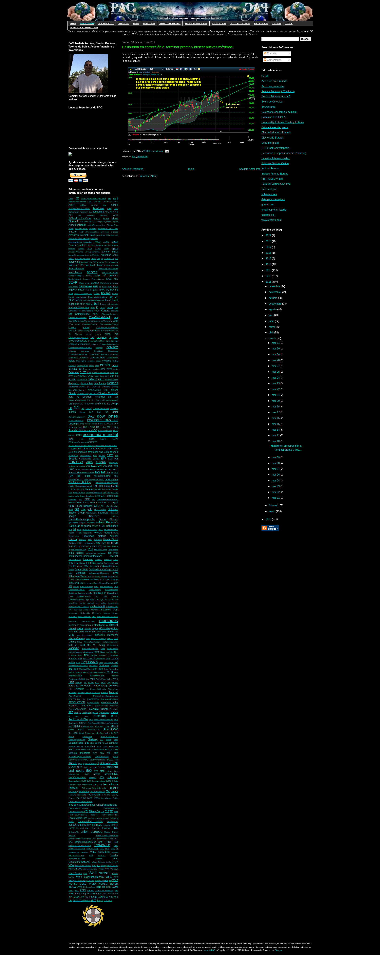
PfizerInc (79, 689)
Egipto (103, 439)
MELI (94, 616)
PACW (85, 672)
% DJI (265, 75)
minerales (90, 631)
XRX (77, 890)
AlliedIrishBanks (77, 225)
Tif (87, 811)
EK (79, 448)
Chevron (72, 327)
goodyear (103, 512)
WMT (115, 880)
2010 (269, 519)
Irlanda (82, 563)
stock (96, 774)
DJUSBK (114, 408)
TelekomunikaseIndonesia (94, 788)
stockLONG (111, 774)
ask (98, 258)
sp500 (72, 763)
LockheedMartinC (76, 600)
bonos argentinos (77, 297)
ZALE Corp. (91, 897)
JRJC (89, 576)
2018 (269, 241)
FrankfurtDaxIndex (102, 489)
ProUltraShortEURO (77, 709)
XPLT (70, 890)
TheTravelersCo (111, 808)
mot (116, 638)
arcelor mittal (110, 251)
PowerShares (74, 696)
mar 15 (276, 423)
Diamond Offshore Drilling (105, 387)
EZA (114, 469)
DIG (106, 390)
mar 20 (276, 400)
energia (114, 452)
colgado (94, 344)
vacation (84, 852)
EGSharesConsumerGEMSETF (82, 442)
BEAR (72, 282)
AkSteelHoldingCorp (79, 218)
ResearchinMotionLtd (103, 720)
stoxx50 (92, 778)
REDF (114, 716)
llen (104, 592)
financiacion (98, 479)
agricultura (98, 211)
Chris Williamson (110, 331)
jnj (116, 569)
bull (96, 303)
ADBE (71, 205)
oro (70, 668)
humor (72, 546)
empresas (93, 452)
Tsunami (106, 825)
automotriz (74, 261)
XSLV (83, 890)
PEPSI (115, 682)
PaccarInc (113, 669)
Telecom (73, 788)
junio (272, 321)
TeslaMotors (93, 794)
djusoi (82, 412)
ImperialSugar (100, 550)
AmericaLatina (92, 232)
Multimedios (112, 645)
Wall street (98, 873)
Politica (104, 692)
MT (94, 645)
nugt (80, 659)
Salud (71, 736)
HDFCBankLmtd (90, 529)
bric (77, 304)
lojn (87, 600)
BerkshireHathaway (109, 283)
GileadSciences (83, 506)
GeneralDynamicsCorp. (107, 499)
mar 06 (276, 474)
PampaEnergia (75, 676)
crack (98, 361)
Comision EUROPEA (273, 117)
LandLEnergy (95, 590)
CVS (89, 372)
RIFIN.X (82, 723)
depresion (73, 383)
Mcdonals (96, 613)
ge (93, 499)
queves (94, 712)
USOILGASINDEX (76, 849)
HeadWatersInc (111, 529)
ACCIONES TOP (106, 23)
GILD (71, 506)
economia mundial (100, 434)
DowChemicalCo (75, 420)
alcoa (115, 218)
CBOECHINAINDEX (77, 317)
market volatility (98, 606)
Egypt (73, 449)
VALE (93, 852)
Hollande (98, 539)
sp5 (116, 760)
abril (271, 332)
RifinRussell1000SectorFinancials (103, 723)
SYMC (108, 781)
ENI (95, 455)
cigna (98, 334)
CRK (81, 369)
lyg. (102, 600)
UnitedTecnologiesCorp (102, 839)
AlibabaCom (85, 222)
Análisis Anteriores (249, 168)
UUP (107, 849)
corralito (91, 361)
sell (106, 743)
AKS (115, 215)
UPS (116, 839)
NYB (78, 662)
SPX (114, 763)
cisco (107, 334)
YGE (70, 893)
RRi (91, 726)
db (116, 375)
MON (71, 635)
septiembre (275, 303)
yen (116, 890)
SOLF (115, 756)
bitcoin (81, 289)
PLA (110, 689)
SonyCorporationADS (78, 760)
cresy (91, 366)
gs (78, 525)
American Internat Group (81, 235)
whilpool (90, 880)
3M (77, 198)
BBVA (109, 279)
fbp (108, 472)
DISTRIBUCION (87, 404)
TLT (107, 811)
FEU (116, 476)
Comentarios (273, 59)
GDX (87, 499)
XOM (115, 886)
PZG (76, 712)
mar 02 (276, 492)
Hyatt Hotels (112, 546)
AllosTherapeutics (96, 225)
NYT (83, 662)
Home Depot (110, 539)
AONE (98, 249)
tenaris (114, 787)
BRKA (82, 304)
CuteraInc (73, 372)
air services (86, 215)
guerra (87, 525)
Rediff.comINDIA (78, 719)
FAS (97, 472)
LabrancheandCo (76, 590)
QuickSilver (104, 712)
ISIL (70, 566)
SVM (83, 781)
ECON (78, 435)
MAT (70, 610)
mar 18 (276, 406)
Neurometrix (112, 648)
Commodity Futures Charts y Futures (282, 122)
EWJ (105, 466)
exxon (107, 469)
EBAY (115, 430)
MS (76, 645)
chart (77, 324)
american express (109, 232)
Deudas (112, 383)
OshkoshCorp (85, 669)
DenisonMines (111, 380)
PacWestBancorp (97, 672)
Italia (76, 566)
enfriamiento (85, 455)
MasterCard (112, 606)
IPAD (115, 559)
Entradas (271, 53)
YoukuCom (113, 894)
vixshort (72, 868)
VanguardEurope (76, 855)
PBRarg (79, 682)
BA (82, 265)
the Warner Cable (109, 798)
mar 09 (276, 457)
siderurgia (113, 746)
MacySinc (72, 603)
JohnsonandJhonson (99, 573)
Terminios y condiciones (84, 28)
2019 (269, 235)
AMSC (106, 242)
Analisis (72, 245)
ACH (116, 202)
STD (96, 771)
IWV (86, 566)
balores (114, 265)
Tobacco (95, 815)
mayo (272, 326)
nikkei (73, 655)
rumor (71, 730)
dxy (104, 427)
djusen (72, 412)
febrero (273, 505)
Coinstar (114, 341)
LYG (98, 600)
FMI (95, 485)
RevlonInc (73, 723)
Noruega (114, 655)
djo (83, 408)
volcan (101, 869)
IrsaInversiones (111, 563)
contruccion (112, 358)
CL (110, 337)
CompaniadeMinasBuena (80, 347)
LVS (92, 599)
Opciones (104, 665)
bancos (92, 272)
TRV (89, 825)
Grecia (102, 519)
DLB (91, 412)
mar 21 (276, 394)
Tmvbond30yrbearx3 (77, 815)
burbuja (114, 304)
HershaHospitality (84, 533)
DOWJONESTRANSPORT (102, 420)
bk (87, 290)
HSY (104, 543)
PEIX (103, 682)
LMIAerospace (84, 596)
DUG (85, 427)
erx (116, 455)
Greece (114, 519)
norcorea (103, 655)
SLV (95, 753)
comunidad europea (98, 354)
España (72, 458)
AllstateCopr (112, 225)
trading (91, 818)
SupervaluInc (74, 781)
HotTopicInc (89, 543)
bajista (107, 265)
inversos (108, 559)
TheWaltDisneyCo (76, 811)
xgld (98, 886)
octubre (273, 297)
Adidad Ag (98, 205)
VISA (71, 865)
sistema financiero (79, 753)
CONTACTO (123, 23)
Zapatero (103, 897)
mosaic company (98, 638)
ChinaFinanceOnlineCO (107, 327)
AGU (107, 212)
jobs (70, 573)
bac (87, 265)
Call (116, 307)
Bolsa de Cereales (271, 101)
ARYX (93, 258)
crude (87, 369)
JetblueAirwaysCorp (100, 569)
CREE (115, 361)
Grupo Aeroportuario (88, 523)
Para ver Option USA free (276, 183)
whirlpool (99, 880)
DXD (98, 427)
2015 (269, 258)
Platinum (72, 692)
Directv (72, 393)
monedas (100, 635)
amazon (72, 231)
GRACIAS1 (93, 516)
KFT (102, 580)
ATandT (107, 258)
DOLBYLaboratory (76, 417)
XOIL (108, 887)
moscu (110, 638)
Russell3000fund (76, 733)
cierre (88, 334)
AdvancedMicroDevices (79, 208)
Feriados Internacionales (275, 158)
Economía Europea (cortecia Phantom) (283, 153)
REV (116, 720)
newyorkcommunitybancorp (80, 652)
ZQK (116, 897)
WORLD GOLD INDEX (169, 23)
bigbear (72, 289)
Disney (76, 404)
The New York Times (87, 798)
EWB (88, 466)
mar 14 (276, 429)
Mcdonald (72, 613)
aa (109, 198)
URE (100, 842)
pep (108, 682)
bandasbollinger (75, 276)
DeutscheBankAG (76, 387)
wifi (110, 880)
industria (101, 553)
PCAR (91, 682)
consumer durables (78, 358)
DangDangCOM (102, 376)
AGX (112, 212)
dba (70, 379)
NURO (108, 659)
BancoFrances (76, 268)
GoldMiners (91, 513)
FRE (70, 493)
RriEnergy (99, 726)
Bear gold (84, 283)
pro (83, 699)
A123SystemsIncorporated (93, 198)
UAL (87, 828)
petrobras (85, 685)
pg (87, 689)
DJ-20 (110, 403)
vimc (115, 858)
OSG (75, 669)
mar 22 (276, 389)
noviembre (275, 291)
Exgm (77, 469)
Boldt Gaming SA (83, 293)
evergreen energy (76, 466)
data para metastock (273, 199)
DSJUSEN (108, 424)
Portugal (113, 692)
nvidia (71, 662)
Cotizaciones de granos (274, 127)
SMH (109, 753)
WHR (105, 880)
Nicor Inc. (104, 652)
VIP (116, 862)
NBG (103, 648)
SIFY (71, 749)
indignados (91, 553)
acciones (108, 201)
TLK (102, 811)
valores (114, 852)
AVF (95, 262)
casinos (114, 311)
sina (107, 750)
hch (70, 529)
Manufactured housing (78, 606)
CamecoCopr (74, 311)
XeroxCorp (90, 887)
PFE (70, 689)
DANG (90, 376)
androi (81, 249)
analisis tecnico (86, 245)
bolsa (97, 293)
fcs (112, 473)
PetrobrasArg (100, 685)
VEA (91, 855)
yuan (76, 897)
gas (116, 496)
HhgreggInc (73, 536)
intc (109, 553)
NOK (86, 655)
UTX (102, 849)
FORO (136, 23)
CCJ (70, 321)
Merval (72, 628)
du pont (78, 427)
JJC (113, 570)
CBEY (95, 314)
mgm (95, 628)
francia (89, 489)
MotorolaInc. (75, 641)
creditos (106, 360)
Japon (78, 569)
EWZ (71, 469)
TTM (113, 825)
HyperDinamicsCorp (77, 550)
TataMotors (87, 785)
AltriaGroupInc (81, 228)
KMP (116, 583)
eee (81, 439)
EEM (91, 438)
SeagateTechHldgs (78, 742)
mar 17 (276, 412)
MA (109, 600)
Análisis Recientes (132, 168)
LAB (116, 586)
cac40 (102, 307)
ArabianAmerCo (75, 252)
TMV (116, 811)
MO (116, 632)
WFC (109, 876)
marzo (273, 338)
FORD (114, 485)
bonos (115, 293)
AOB (89, 249)
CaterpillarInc (82, 314)
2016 (269, 252)
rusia (81, 729)
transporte (73, 824)
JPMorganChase (77, 576)
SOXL (110, 759)
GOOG (114, 512)
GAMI (97, 496)
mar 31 (276, 342)
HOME (73, 23)
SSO (103, 767)
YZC (82, 897)
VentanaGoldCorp (76, 859)
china (86, 327)
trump (83, 824)
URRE (108, 842)
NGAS (97, 652)
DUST (92, 427)
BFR (95, 286)
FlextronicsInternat (83, 486)
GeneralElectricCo (78, 502)
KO (70, 586)
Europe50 (113, 462)
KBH (97, 576)
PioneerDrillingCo (98, 689)
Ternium (72, 795)
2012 (70, 198)
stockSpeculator (77, 777)
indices (80, 553)
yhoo (77, 893)
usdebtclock (268, 214)
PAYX (115, 679)
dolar (115, 411)
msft (82, 645)
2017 (269, 247)
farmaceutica (88, 473)
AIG (70, 215)
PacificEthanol (75, 672)
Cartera (105, 310)
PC (85, 682)
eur (116, 458)
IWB (81, 566)
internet (113, 555)
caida (110, 307)
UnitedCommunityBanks (107, 835)
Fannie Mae (75, 472)
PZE (70, 712)
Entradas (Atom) (148, 176)
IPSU (70, 563)
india (71, 553)
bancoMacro (75, 272)
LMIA (70, 596)
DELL (101, 379)
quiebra (114, 712)
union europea (91, 831)
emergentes (80, 452)
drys (100, 423)
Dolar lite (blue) (270, 142)
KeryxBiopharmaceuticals (87, 580)
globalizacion (112, 506)
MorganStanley (76, 638)
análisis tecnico (103, 245)
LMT (97, 596)
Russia (88, 733)
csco (103, 369)
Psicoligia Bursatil (97, 708)
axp (75, 265)
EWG (94, 465)
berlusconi (73, 287)
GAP (103, 495)
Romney (85, 726)
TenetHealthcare (97, 791)
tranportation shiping (90, 821)
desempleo (87, 383)
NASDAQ (73, 648)
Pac (106, 669)
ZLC (110, 897)
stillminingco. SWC (78, 774)
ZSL (70, 900)
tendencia (84, 791)
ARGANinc (95, 255)
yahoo (90, 890)
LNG (105, 596)
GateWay (72, 499)
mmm (110, 631)
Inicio (191, 168)
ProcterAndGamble (109, 699)
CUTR (83, 372)
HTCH (114, 542)
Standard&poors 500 (196, 23)
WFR (116, 877)
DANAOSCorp (80, 376)
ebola (71, 435)
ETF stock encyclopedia (275, 147)
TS (93, 824)
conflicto (114, 354)
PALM (109, 672)
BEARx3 (95, 283)
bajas (100, 265)
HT (108, 543)
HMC (90, 539)
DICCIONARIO (94, 390)
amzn (115, 241)
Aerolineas (98, 208)
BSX (88, 304)
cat (70, 314)
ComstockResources (77, 354)
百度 (106, 900)
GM (77, 509)
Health (71, 533)
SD (101, 740)
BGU (104, 287)
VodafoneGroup (90, 869)
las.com (81, 593)
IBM (90, 549)
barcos (86, 279)
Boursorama (268, 106)
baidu (93, 265)
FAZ (103, 472)
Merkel (113, 625)
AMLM (97, 242)
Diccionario (261, 23)
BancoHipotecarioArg (108, 269)
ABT (100, 202)
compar (99, 347)
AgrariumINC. (86, 212)
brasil (108, 300)
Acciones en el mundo (274, 81)
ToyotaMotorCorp (77, 818)
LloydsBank (112, 593)
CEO (70, 324)
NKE (80, 655)
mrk (70, 645)
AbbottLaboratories (77, 202)
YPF (70, 897)
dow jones (107, 416)
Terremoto (81, 795)
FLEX (71, 486)
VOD (80, 869)
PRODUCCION (76, 702)
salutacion (87, 736)
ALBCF (97, 218)
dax (112, 375)
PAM (116, 672)
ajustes (104, 215)
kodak (76, 586)
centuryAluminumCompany (100, 321)
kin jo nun (88, 583)
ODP (101, 662)
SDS (116, 740)
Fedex (87, 476)
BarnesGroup (98, 279)
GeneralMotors (98, 502)
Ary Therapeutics (82, 258)
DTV (70, 427)
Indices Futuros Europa (274, 173)
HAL (103, 526)
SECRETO (99, 743)
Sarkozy (93, 739)
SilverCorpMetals (82, 750)
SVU (88, 781)
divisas (102, 403)
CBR (116, 317)
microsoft (79, 631)
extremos (98, 469)
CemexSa (82, 321)
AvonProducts (111, 262)
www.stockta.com (271, 219)
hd (74, 529)
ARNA (115, 255)
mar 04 (276, 480)
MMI (104, 632)
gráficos (114, 516)
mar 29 (276, 354)
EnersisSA (73, 455)
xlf (103, 886)
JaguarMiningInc (103, 566)
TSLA (99, 824)
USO (116, 845)
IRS (87, 563)
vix (99, 865)
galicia (71, 496)
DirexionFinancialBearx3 (107, 400)
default (92, 379)
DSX (116, 424)
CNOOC (72, 341)
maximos (106, 609)
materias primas (81, 610)
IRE (76, 562)
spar (80, 763)
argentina (106, 255)
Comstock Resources (106, 351)
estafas (96, 459)
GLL (103, 506)
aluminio (92, 228)
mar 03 (276, 486)
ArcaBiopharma (93, 252)
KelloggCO (113, 576)
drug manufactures (88, 424)
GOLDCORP (100, 509)
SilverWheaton (97, 750)
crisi (97, 366)
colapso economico (79, 344)
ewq (115, 465)
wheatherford (79, 880)
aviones (100, 262)
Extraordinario (87, 469)
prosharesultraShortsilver (106, 706)
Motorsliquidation (110, 642)
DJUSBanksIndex (101, 408)
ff (82, 479)
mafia (82, 603)
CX (116, 372)
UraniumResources (85, 842)
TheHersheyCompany (78, 808)
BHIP (109, 287)
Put (111, 709)
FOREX (71, 489)
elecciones (88, 448)
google (72, 516)
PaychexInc (106, 679)
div (96, 404)
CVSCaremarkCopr (100, 372)
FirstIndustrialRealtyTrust (107, 482)
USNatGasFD (102, 845)
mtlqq (102, 645)
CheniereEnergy (89, 324)
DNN (99, 412)
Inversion (88, 559)
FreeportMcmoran (94, 493)
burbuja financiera (78, 307)
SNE (116, 753)
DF (88, 387)
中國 (99, 900)
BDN (116, 279)
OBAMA (92, 662)
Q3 (80, 712)
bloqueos (94, 290)
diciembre (275, 286)
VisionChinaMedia (83, 865)
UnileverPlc (73, 832)
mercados (108, 620)
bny (107, 290)
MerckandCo (101, 625)
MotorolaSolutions (92, 642)
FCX (116, 473)
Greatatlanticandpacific (81, 519)
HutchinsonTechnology (89, 546)
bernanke (85, 286)
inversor (98, 559)
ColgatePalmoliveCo (109, 344)
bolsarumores (269, 194)
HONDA (72, 543)
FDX (70, 476)
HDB (79, 529)
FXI (104, 493)
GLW (70, 509)
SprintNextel (104, 763)
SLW (102, 753)
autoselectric (86, 262)
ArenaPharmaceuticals (78, 255)
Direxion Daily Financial (87, 393)
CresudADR (82, 366)
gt (82, 526)
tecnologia (110, 784)
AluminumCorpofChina (108, 228)
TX (77, 828)
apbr (106, 249)
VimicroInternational (79, 862)
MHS (70, 632)
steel (102, 771)
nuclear (72, 658)
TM (111, 811)
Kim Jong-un (111, 580)
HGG (115, 533)
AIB (116, 212)
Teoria (114, 791)
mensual (72, 621)
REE (91, 720)
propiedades (93, 702)
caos (97, 310)
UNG (115, 828)
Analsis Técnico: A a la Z (275, 96)
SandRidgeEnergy (76, 740)
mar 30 (276, 348)
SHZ (105, 746)
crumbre (95, 369)
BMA (101, 289)
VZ (111, 869)
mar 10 (276, 441)
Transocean (112, 821)
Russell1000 (93, 730)
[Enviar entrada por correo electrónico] (166, 151)
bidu (115, 286)
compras (85, 351)
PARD (92, 679)
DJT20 (88, 408)
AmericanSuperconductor (80, 242)
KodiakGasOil (86, 586)
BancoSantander (110, 272)
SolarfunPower (102, 756)
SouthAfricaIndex (97, 760)
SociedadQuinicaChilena (79, 756)
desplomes (100, 383)
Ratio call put (268, 189)
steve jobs (112, 771)
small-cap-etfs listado (273, 209)
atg (112, 258)
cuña (115, 369)
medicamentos (84, 616)
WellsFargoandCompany (90, 876)
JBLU (85, 569)
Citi (92, 337)
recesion (100, 716)
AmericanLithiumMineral (107, 235)
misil (99, 632)
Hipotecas (88, 535)
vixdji (103, 865)
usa (116, 842)
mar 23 (276, 383)
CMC (116, 337)
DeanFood (82, 380)
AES (109, 208)
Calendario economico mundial (278, 111)
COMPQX (112, 347)
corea (71, 360)
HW (104, 546)
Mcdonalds (85, 613)
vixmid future (112, 865)
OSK (95, 669)
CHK (100, 331)
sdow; (108, 740)
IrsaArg (100, 563)
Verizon (99, 859)
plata (115, 689)
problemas (93, 699)
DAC (70, 376)
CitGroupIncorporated (78, 337)
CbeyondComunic (110, 314)
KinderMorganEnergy (103, 583)
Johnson (81, 572)
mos (88, 638)
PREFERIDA (74, 699)
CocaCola (81, 340)
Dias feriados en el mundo (276, 132)
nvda (115, 658)
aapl (115, 198)
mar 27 (276, 366)
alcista (106, 218)
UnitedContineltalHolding (79, 839)
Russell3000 (111, 729)
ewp (110, 465)
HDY (101, 529)
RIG (70, 726)
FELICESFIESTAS (102, 476)
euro (89, 462)
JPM (115, 572)
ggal (115, 502)
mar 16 (276, 418)
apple (115, 248)
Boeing (114, 289)
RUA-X (114, 726)
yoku (105, 894)
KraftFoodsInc (106, 586)
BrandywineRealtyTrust (93, 300)
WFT (70, 880)
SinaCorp (113, 750)
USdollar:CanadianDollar (79, 845)
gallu (77, 496)
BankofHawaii (74, 279)
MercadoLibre (88, 621)
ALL (94, 222)
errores (102, 455)
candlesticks (87, 311)
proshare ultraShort (80, 705)
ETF (103, 458)
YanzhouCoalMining (104, 890)
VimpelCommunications (102, 862)
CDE (75, 321)
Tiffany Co (94, 811)
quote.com (267, 204)
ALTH (70, 228)
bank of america (106, 275)
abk (95, 202)
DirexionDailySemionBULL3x (81, 400)
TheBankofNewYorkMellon (80, 801)
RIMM (76, 726)
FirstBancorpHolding (79, 482)
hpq (98, 542)
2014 (269, 264)
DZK (109, 427)
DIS (70, 403)
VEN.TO (101, 855)
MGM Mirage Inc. (108, 628)
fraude (115, 489)
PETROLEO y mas (272, 178)
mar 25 (276, 371)
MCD (115, 609)
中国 (93, 900)
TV (116, 825)
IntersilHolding (74, 559)
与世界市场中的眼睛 (82, 900)
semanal (113, 742)
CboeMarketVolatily (100, 317)
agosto (273, 309)
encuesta (104, 452)
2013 (269, 270)
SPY (79, 767)
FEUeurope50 (74, 479)
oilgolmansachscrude (78, 666)
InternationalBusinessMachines (85, 556)
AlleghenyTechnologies (107, 222)
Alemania (73, 221)
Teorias (276, 23)
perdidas (73, 685)
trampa (98, 818)
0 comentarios (156, 151)
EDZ (70, 438)
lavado (89, 593)
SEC (92, 743)
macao (115, 600)
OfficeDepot (109, 662)
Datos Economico (240, 23)
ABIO (89, 202)
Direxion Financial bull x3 (100, 396)
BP (111, 296)
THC (104, 795)
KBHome (103, 576)
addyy (83, 205)
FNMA (107, 486)
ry (93, 733)
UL (98, 828)
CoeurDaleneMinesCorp (99, 341)
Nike (112, 652)
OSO (100, 669)
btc (92, 304)
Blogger (278, 950)
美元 (110, 900)
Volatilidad (219, 23)
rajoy (77, 716)
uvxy (113, 849)
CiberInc (78, 334)
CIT (116, 334)
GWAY (95, 526)
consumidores (97, 357)
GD (80, 499)
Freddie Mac (79, 493)
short (99, 746)
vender (114, 855)
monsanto (112, 635)
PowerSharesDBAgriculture (105, 696)
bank (89, 275)
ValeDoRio (104, 852)
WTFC (79, 887)
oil (116, 662)
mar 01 (276, 497)
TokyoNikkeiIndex (110, 815)
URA (70, 842)
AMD (81, 232)
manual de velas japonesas (102, 603)
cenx (115, 320)
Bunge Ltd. (105, 304)
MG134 (88, 628)
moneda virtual (84, 635)
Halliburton (112, 526)
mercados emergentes (80, 625)
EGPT (115, 439)
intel (115, 553)
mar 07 (276, 468)
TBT (95, 784)
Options (114, 666)
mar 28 (276, 360)
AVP (70, 265)
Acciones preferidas (272, 86)
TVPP (71, 828)
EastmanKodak (105, 430)
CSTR (109, 369)
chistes (94, 330)
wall (85, 873)
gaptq (110, 496)
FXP (108, 493)
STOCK (289, 23)
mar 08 (276, 463)
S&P (116, 733)
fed (78, 475)
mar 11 (276, 435)
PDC (97, 682)
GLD (96, 505)
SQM (85, 767)
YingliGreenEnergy (91, 893)
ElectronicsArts (104, 448)
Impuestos (113, 550)
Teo (108, 791)
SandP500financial (109, 736)
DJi (76, 407)
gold (89, 509)
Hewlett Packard (102, 532)
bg (100, 287)
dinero (114, 390)
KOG (96, 586)
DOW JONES (149, 23)
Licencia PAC (209, 950)
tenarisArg (73, 791)
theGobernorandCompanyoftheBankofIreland (92, 804)
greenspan (73, 523)
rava (86, 716)
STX (102, 777)
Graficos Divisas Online (275, 163)
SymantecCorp (98, 781)
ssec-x (96, 767)
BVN (92, 307)
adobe (114, 205)
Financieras (111, 479)
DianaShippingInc (76, 390)
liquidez (97, 592)
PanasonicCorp (97, 676)
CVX (112, 372)
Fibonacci (88, 479)
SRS (90, 767)
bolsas (105, 293)
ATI (116, 258)
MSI (89, 645)
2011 (269, 281)
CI (69, 334)
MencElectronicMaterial (107, 616)
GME (83, 509)
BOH (70, 293)
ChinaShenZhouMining (78, 331)
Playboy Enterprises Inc (89, 692)
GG (109, 503)
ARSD (71, 258)
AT (102, 258)
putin (115, 709)
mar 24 (276, 377)
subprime (112, 777)
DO (106, 412)
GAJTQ (114, 493)
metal (80, 628)
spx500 (72, 767)
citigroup (101, 337)
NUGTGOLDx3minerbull (94, 659)
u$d (82, 828)
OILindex (93, 666)
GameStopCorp (87, 496)
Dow (91, 416)
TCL (100, 785)
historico (82, 539)
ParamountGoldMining (78, 679)
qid (83, 712)
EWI (100, 465)
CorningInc (81, 361)
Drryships (73, 423)
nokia (94, 655)
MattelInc (95, 610)
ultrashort (106, 828)
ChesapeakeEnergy (109, 324)
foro (78, 489)
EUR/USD (75, 462)
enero (272, 511)
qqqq (88, 712)
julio (271, 315)
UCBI (93, 828)
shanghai (90, 746)
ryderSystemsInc (102, 733)
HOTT (79, 543)
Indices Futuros (270, 168)
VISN (94, 865)
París (98, 679)
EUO (110, 459)
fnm (101, 485)
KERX (71, 580)
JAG (91, 566)
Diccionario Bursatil (272, 137)
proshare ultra (109, 702)
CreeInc (72, 366)
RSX (107, 726)
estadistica (85, 458)
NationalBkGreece (90, 648)
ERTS (110, 455)
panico (115, 676)
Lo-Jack (114, 596)
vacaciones (73, 852)
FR (82, 489)
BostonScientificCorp (97, 297)
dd (74, 379)
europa (101, 462)
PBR (71, 682)
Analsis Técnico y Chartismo (277, 91)
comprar (72, 351)
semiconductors (75, 746)
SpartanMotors (90, 763)
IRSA (93, 562)
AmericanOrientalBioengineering (83, 238)
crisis (105, 365)
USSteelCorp (92, 849)
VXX (107, 869)
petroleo (113, 685)
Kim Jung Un (75, 583)
